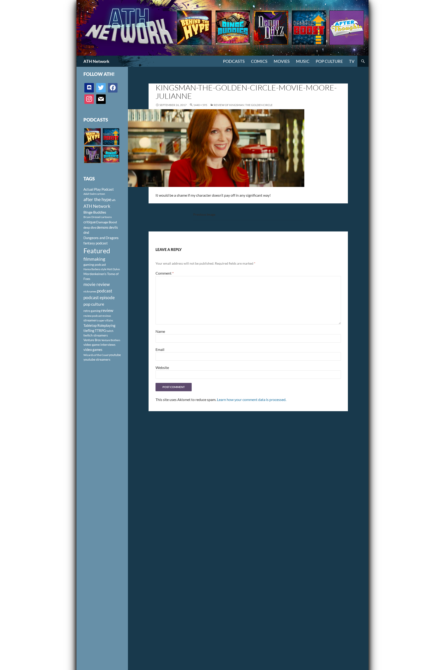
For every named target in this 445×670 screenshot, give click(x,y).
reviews (106, 315)
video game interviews (99, 344)
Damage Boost (106, 222)
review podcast (92, 315)
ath (114, 200)
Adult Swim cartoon (94, 193)
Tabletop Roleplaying (99, 325)
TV (351, 61)
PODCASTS (234, 61)
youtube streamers (96, 359)
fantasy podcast (95, 243)
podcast (104, 290)
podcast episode (99, 297)
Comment (165, 273)
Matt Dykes (113, 269)
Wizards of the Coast (95, 354)
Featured (96, 251)
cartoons (106, 217)
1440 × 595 (200, 105)
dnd (86, 232)
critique (89, 222)
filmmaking (94, 259)
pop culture (93, 304)
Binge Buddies (94, 212)
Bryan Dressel (91, 217)
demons (102, 227)
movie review (96, 284)
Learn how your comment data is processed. (251, 399)
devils (113, 227)
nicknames (89, 291)
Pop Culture (329, 61)
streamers (90, 320)
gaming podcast (94, 264)
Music (302, 61)
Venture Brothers (110, 340)
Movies (282, 61)
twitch (109, 330)
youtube (115, 355)
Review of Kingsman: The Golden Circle (243, 105)
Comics (259, 61)
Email (160, 349)
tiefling (88, 330)
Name (160, 331)
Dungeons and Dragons (101, 238)
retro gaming (92, 311)
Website (162, 367)
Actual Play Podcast (98, 189)
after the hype (97, 199)
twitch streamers (95, 335)
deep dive (89, 227)
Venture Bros (92, 340)
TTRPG (100, 330)
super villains (105, 320)
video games (92, 350)
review (107, 310)
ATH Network (96, 61)
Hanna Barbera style (94, 269)
